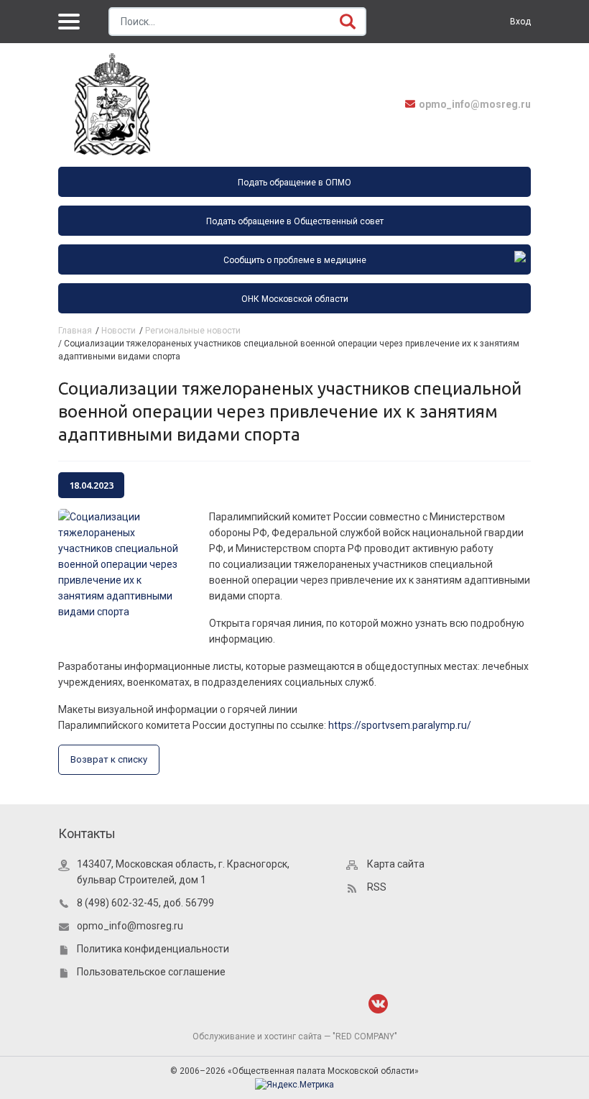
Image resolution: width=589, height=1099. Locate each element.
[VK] (378, 1003)
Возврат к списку (108, 759)
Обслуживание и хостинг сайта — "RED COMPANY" (295, 1036)
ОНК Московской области (294, 299)
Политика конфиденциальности (153, 949)
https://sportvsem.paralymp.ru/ (399, 725)
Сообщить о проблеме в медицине (294, 260)
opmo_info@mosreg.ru (475, 104)
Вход (520, 22)
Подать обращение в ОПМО (294, 183)
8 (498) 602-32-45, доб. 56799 (145, 903)
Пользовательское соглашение (151, 972)
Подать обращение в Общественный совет (295, 221)
